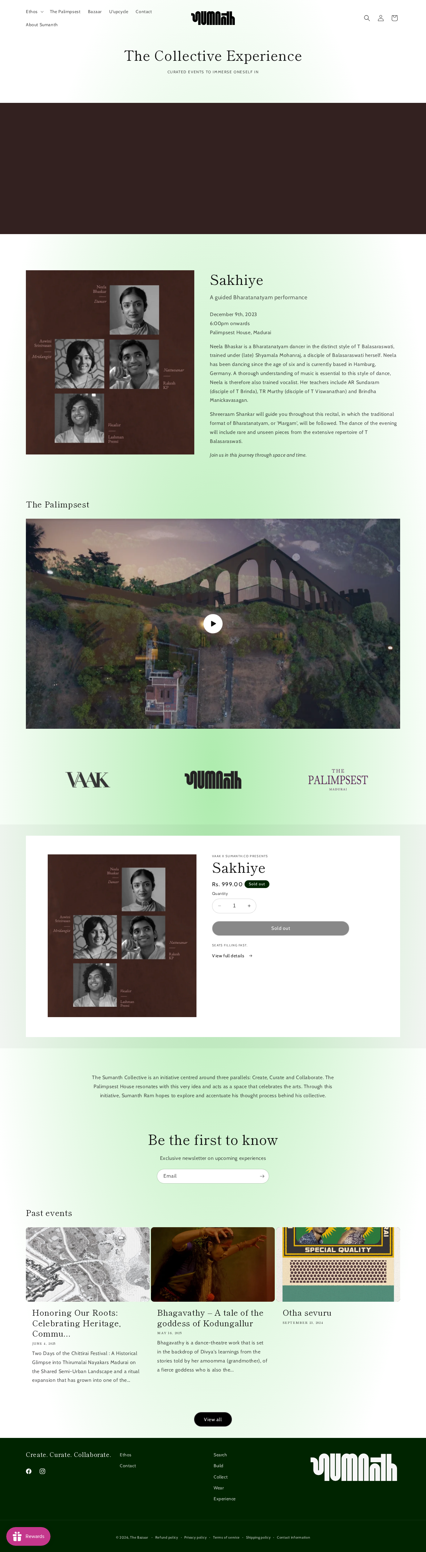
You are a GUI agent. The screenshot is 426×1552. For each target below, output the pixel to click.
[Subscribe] (262, 1176)
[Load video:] (213, 624)
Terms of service (226, 1537)
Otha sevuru (307, 1312)
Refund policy (166, 1537)
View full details (228, 956)
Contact (128, 1465)
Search (220, 1455)
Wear (219, 1488)
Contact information (293, 1537)
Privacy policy (195, 1537)
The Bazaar (139, 1537)
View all (213, 1419)
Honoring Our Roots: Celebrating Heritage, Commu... (76, 1322)
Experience (225, 1499)
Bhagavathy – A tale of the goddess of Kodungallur (210, 1317)
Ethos (126, 1455)
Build (219, 1465)
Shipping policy (258, 1537)
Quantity (220, 893)
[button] (34, 11)
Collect (221, 1477)
